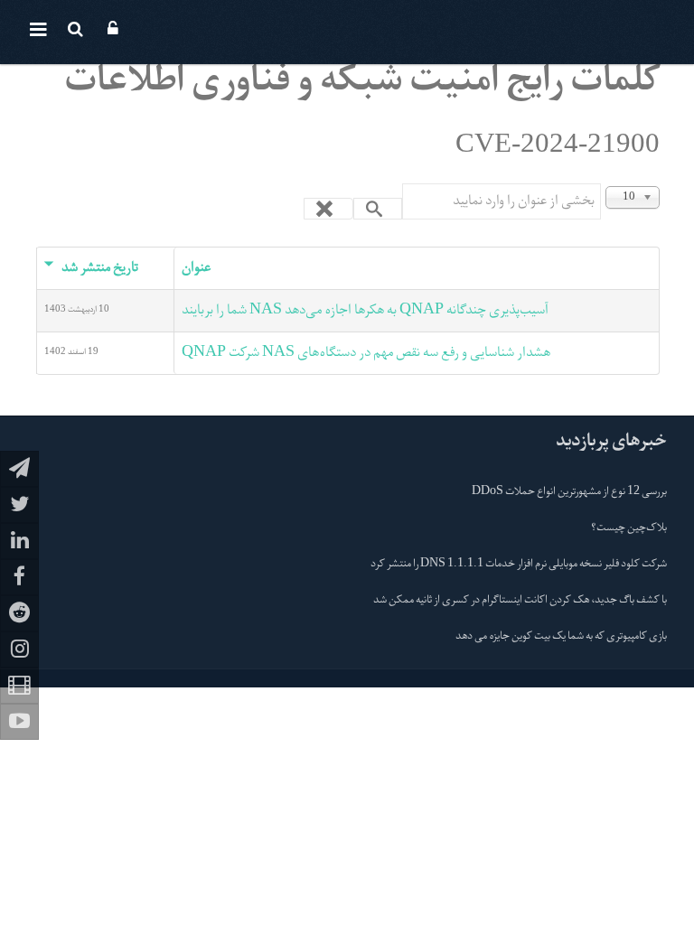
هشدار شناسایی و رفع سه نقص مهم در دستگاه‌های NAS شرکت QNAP (366, 353)
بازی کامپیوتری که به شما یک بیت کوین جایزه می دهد (561, 637)
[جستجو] (378, 209)
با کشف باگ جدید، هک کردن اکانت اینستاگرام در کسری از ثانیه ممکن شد (520, 600)
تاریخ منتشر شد (99, 268)
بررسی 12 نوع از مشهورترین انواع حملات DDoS (569, 492)
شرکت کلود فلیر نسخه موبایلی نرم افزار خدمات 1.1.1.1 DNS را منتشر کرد (518, 564)
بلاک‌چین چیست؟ (629, 528)
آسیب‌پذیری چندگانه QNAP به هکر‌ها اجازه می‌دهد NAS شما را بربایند (365, 311)
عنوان (196, 268)
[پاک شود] (328, 209)
